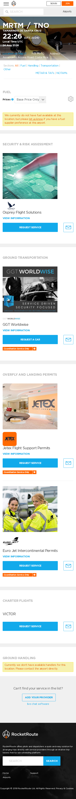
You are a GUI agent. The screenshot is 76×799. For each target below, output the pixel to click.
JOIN (67, 3)
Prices (7, 99)
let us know (36, 119)
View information (16, 218)
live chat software (38, 704)
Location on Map (13, 53)
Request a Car (30, 339)
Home (6, 773)
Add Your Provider (39, 697)
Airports (67, 11)
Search (52, 760)
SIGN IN (53, 3)
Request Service (30, 227)
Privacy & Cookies (65, 788)
